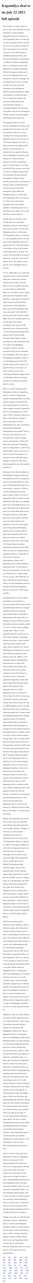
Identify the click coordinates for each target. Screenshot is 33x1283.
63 (15, 1265)
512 (4, 1281)
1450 (15, 1262)
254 (15, 1275)
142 (9, 1262)
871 (27, 1268)
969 (9, 1260)
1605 (15, 1257)
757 (4, 1275)
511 (4, 1257)
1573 (26, 1257)
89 (20, 1262)
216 (20, 1275)
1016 (4, 1270)
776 (10, 1278)
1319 (15, 1273)
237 (27, 1273)
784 (4, 1262)
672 (26, 1260)
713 (21, 1268)
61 (19, 1265)
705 (4, 1273)
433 (9, 1257)
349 (25, 1275)
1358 (25, 1262)
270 (4, 1265)
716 (10, 1270)
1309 (27, 1270)
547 (15, 1278)
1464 (25, 1265)
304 (21, 1273)
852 (16, 1268)
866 (15, 1260)
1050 (20, 1260)
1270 (4, 1268)
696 (4, 1260)
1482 (10, 1268)
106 (21, 1257)
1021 (4, 1278)
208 (21, 1270)
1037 (9, 1265)
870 (9, 1275)
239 (26, 1278)
